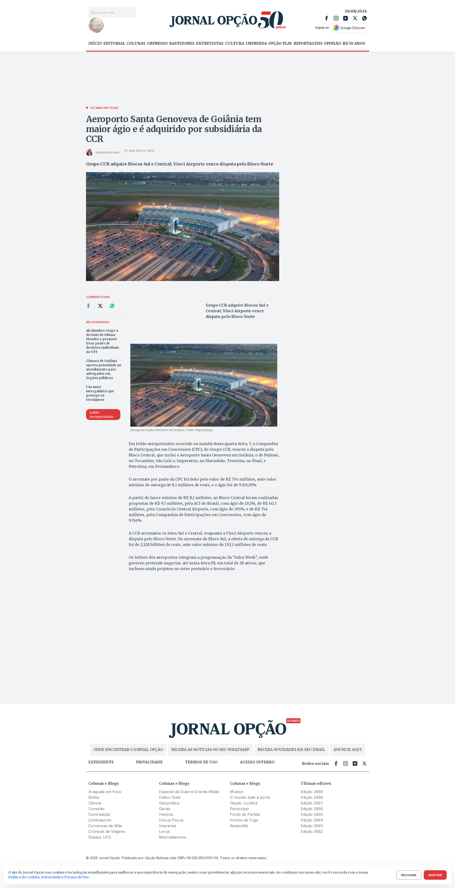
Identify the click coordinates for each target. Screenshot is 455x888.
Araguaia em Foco (104, 791)
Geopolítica (169, 803)
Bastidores (182, 43)
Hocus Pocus (171, 820)
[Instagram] (336, 18)
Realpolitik (239, 825)
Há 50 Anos (353, 43)
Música (236, 791)
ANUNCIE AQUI (347, 749)
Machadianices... (173, 837)
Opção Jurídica (243, 803)
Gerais (164, 808)
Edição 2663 (312, 825)
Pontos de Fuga (244, 820)
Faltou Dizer (170, 797)
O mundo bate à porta (250, 797)
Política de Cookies (24, 877)
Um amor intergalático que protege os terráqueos (100, 393)
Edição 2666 (312, 808)
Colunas (136, 43)
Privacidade (149, 762)
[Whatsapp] (364, 18)
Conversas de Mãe (105, 825)
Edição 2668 (312, 797)
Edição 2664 (312, 820)
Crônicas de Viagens (106, 831)
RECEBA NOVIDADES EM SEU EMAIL (291, 749)
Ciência (94, 803)
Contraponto (99, 820)
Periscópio (239, 808)
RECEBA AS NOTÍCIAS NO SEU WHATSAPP (210, 749)
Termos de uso (201, 762)
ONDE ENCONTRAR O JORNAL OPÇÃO (128, 749)
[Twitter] (355, 18)
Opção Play (280, 43)
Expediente (101, 762)
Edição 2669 (312, 791)
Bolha (93, 797)
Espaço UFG (99, 837)
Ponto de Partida (245, 814)
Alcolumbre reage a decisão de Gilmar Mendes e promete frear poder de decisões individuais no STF (102, 341)
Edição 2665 (312, 814)
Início (95, 43)
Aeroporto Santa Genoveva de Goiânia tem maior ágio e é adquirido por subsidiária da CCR (174, 129)
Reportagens (308, 43)
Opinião (332, 43)
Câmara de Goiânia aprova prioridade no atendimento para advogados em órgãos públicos (103, 369)
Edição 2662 (312, 831)
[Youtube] (345, 18)
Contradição (99, 814)
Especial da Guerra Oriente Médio (189, 791)
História (166, 814)
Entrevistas (209, 43)
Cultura (234, 43)
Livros (164, 831)
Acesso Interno (257, 762)
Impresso (157, 43)
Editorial (114, 43)
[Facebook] (326, 18)
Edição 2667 (312, 803)
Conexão (96, 808)
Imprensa (256, 43)
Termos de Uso (76, 877)
